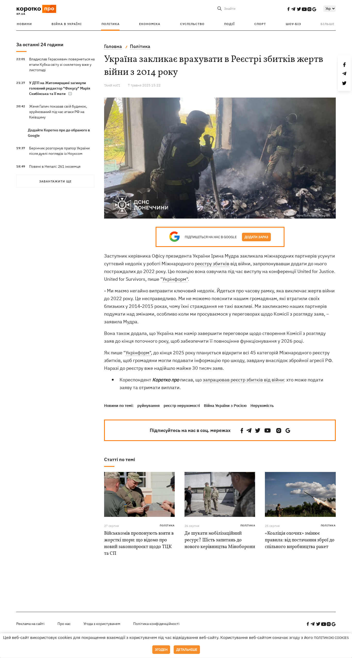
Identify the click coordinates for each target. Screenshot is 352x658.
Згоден (161, 649)
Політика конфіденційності (156, 623)
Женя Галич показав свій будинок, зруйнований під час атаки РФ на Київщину (58, 111)
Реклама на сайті (30, 623)
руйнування (148, 405)
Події (229, 24)
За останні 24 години (39, 44)
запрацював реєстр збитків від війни (243, 380)
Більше (327, 24)
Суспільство (192, 24)
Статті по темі (119, 459)
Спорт (260, 24)
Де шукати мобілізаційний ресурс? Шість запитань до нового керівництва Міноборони (220, 540)
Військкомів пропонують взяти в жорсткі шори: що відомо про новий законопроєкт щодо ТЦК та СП (139, 543)
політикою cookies (331, 637)
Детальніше (186, 649)
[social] (288, 9)
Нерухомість (262, 405)
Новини (24, 24)
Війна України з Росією (225, 405)
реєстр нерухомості (182, 405)
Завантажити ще (55, 181)
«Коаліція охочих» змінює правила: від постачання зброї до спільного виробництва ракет (299, 540)
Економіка (149, 24)
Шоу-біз (293, 24)
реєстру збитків (212, 264)
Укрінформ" (175, 279)
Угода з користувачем (101, 623)
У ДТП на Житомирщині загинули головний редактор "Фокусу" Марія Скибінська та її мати (59, 88)
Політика (111, 24)
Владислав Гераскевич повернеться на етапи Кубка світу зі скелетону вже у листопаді (62, 64)
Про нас (64, 623)
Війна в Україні (67, 24)
